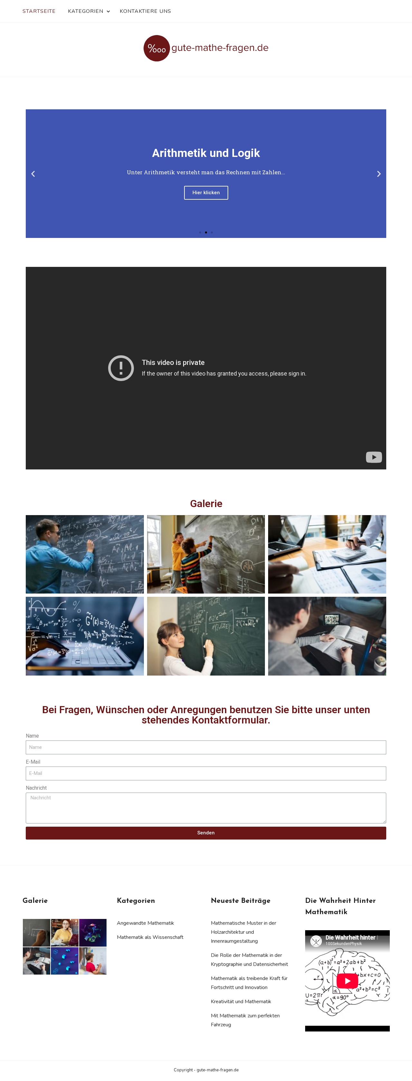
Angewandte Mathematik (145, 923)
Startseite (39, 11)
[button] (200, 232)
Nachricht (36, 788)
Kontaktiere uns (145, 11)
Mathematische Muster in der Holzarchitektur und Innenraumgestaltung (243, 932)
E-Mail (33, 762)
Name (32, 736)
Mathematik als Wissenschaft (150, 937)
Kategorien (85, 11)
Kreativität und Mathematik (241, 1001)
